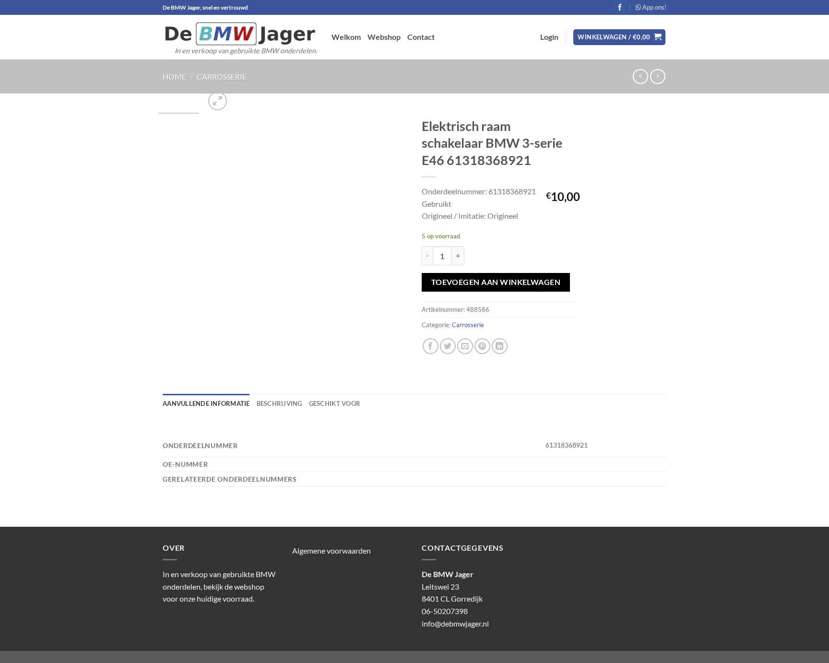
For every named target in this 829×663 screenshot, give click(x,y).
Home (174, 76)
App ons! (653, 7)
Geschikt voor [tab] (334, 403)
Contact (421, 36)
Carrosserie (222, 76)
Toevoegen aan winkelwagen (496, 282)
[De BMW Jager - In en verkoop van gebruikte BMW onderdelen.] (240, 33)
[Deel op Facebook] (430, 346)
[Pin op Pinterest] (482, 346)
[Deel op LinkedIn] (500, 346)
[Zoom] (217, 101)
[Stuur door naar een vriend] (465, 346)
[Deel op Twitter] (448, 346)
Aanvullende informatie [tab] (206, 403)
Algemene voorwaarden (331, 550)
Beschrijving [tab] (279, 403)
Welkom (346, 36)
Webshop (384, 36)
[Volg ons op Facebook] (620, 7)
